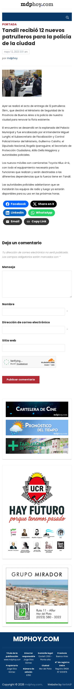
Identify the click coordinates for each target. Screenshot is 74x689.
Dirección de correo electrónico (26, 322)
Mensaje (8, 267)
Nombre (8, 304)
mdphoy (12, 58)
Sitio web (9, 340)
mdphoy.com (36, 639)
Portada (9, 24)
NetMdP (67, 684)
